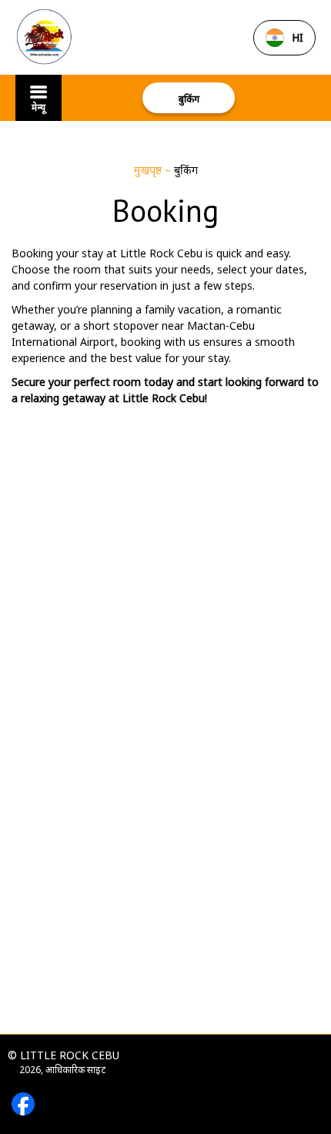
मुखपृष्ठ (149, 170)
